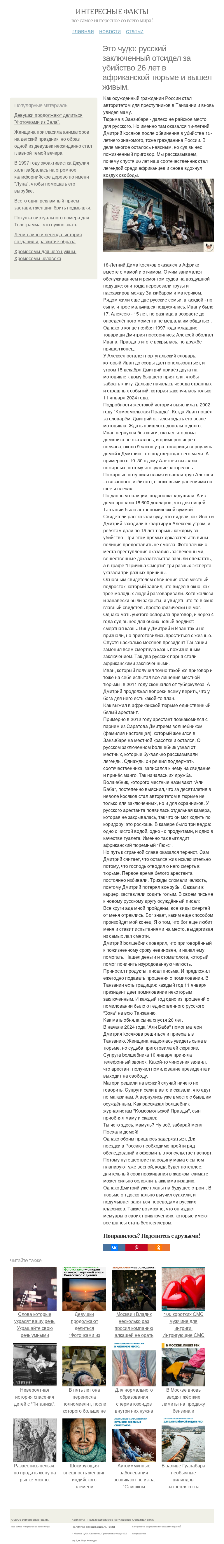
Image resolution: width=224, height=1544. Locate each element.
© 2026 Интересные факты (30, 1519)
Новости (110, 31)
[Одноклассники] (159, 1247)
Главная (83, 31)
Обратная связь (143, 1519)
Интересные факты (112, 11)
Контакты (78, 1519)
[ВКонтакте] (114, 1247)
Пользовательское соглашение (110, 1519)
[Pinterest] (136, 1247)
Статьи (135, 31)
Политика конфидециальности (93, 1526)
